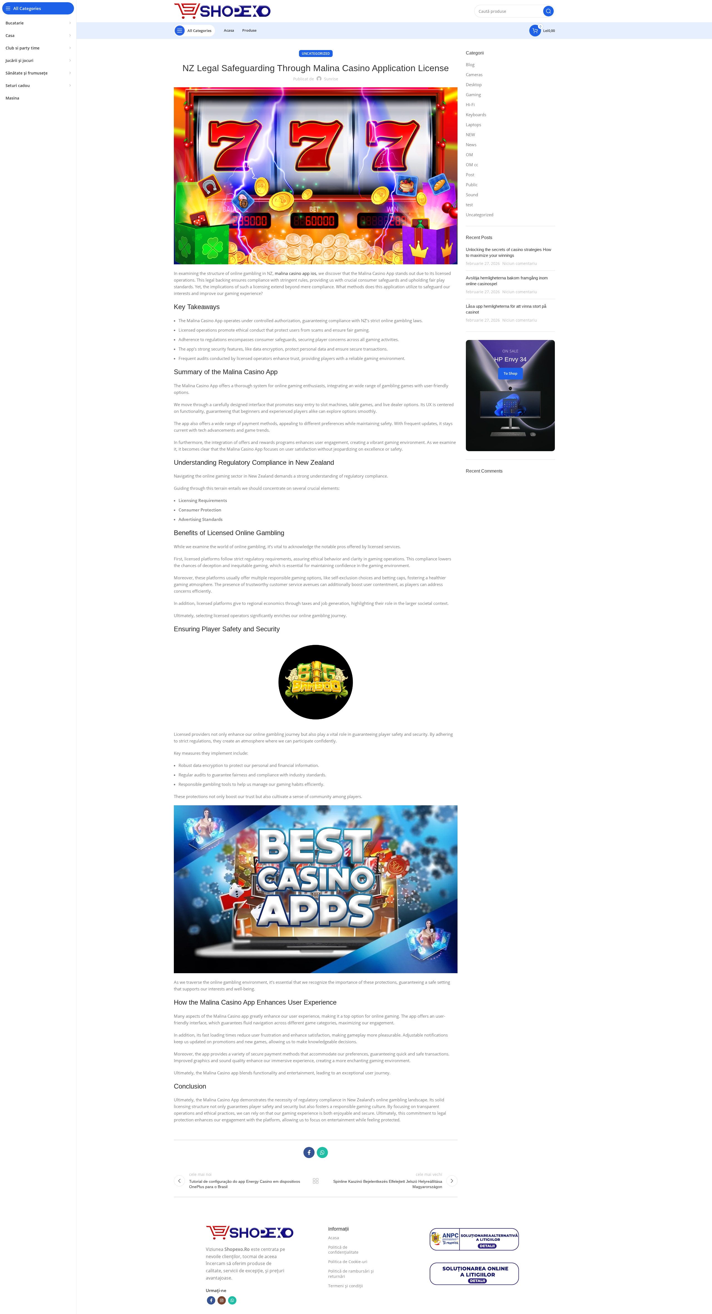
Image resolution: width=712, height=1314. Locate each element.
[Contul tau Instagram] (221, 1300)
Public (472, 184)
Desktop (474, 84)
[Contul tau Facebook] (309, 1152)
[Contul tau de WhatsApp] (322, 1152)
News (471, 144)
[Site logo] (222, 10)
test (469, 204)
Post (470, 174)
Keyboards (476, 114)
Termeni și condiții (345, 1285)
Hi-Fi (470, 104)
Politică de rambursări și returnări (351, 1273)
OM (469, 154)
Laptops (473, 124)
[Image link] (250, 1232)
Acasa (333, 1237)
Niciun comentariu (519, 263)
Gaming (473, 94)
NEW (470, 134)
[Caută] (548, 11)
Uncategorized (316, 53)
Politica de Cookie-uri (347, 1261)
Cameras (474, 74)
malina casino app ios (295, 273)
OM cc (472, 164)
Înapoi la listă (315, 1180)
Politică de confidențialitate (343, 1250)
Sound (472, 194)
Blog (470, 64)
